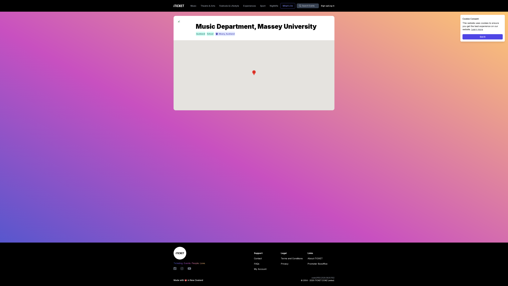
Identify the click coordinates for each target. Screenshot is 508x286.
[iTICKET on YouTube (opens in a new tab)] (189, 268)
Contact (258, 258)
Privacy (284, 263)
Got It (482, 36)
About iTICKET (315, 258)
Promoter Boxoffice (317, 263)
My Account (260, 269)
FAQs (256, 263)
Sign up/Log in (327, 6)
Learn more (477, 29)
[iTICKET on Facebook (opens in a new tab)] (175, 268)
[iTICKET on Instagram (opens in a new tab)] (182, 268)
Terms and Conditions (292, 258)
